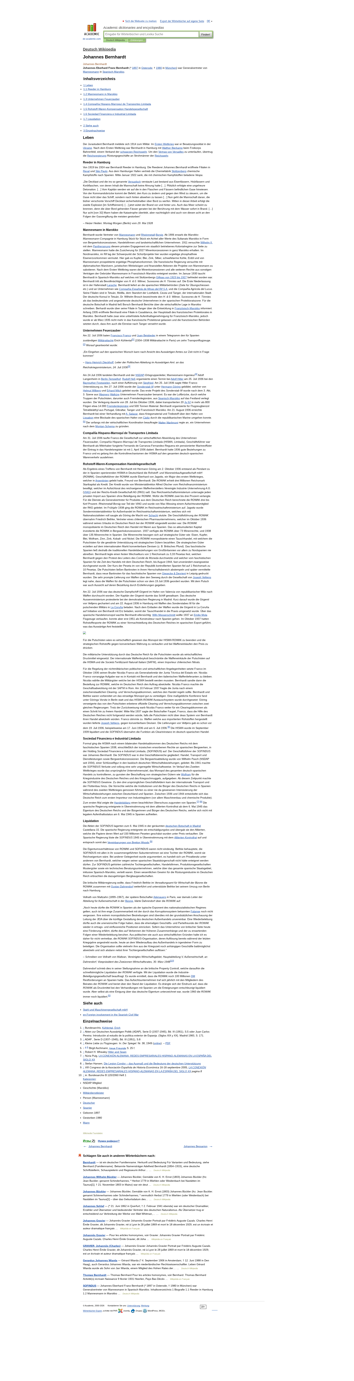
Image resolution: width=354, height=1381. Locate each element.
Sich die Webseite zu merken (141, 21)
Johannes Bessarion (195, 1146)
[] (133, 339)
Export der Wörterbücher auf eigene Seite (182, 21)
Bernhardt (89, 1162)
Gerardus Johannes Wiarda (100, 1260)
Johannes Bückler (94, 1191)
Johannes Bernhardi (100, 1146)
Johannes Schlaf (93, 1206)
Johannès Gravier (94, 1235)
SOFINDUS (89, 1285)
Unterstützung (133, 1305)
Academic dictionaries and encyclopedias (133, 28)
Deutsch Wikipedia (115, 40)
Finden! (205, 34)
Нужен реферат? (109, 1140)
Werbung (145, 1305)
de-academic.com (92, 39)
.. (143, 288)
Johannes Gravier (94, 1220)
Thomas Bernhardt (94, 1275)
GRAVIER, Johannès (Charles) (102, 1245)
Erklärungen (137, 40)
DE (208, 21)
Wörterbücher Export (92, 1311)
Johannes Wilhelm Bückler (100, 1176)
